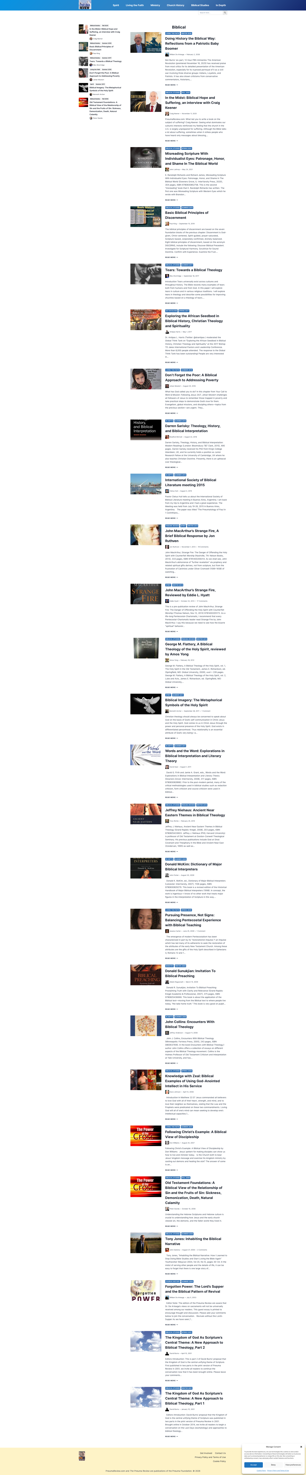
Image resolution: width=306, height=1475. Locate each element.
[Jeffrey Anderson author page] (167, 1033)
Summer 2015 (180, 475)
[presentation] (145, 42)
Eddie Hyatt (174, 601)
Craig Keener (175, 113)
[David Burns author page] (167, 1353)
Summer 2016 (186, 370)
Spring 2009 (186, 910)
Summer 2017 (187, 265)
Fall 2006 (186, 1178)
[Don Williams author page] (167, 1143)
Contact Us (220, 1453)
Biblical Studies (200, 5)
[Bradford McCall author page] (167, 437)
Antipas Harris (175, 332)
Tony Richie (174, 821)
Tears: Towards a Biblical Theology (193, 270)
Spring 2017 (184, 311)
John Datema (175, 1250)
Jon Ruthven (174, 547)
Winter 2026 (186, 33)
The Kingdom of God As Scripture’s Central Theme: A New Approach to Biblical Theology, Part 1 (194, 1398)
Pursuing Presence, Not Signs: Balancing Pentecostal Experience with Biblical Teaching (193, 920)
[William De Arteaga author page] (167, 54)
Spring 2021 (187, 148)
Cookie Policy (261, 1470)
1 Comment (206, 711)
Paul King (173, 224)
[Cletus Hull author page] (167, 491)
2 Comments (202, 1250)
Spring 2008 (187, 1071)
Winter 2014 (193, 526)
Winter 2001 (187, 1388)
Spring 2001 (187, 1332)
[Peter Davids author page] (167, 1209)
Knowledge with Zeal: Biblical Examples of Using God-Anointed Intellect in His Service (192, 1081)
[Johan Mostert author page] (167, 386)
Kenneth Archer (176, 711)
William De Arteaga (177, 54)
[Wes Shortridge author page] (167, 276)
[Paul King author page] (167, 224)
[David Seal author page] (167, 767)
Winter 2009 (180, 966)
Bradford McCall (176, 437)
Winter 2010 (202, 805)
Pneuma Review (172, 526)
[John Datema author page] (167, 1250)
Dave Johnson (175, 1092)
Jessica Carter (175, 931)
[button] (301, 1447)
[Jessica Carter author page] (167, 931)
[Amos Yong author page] (167, 660)
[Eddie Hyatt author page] (167, 601)
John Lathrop (175, 169)
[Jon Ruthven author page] (167, 547)
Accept (253, 1465)
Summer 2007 (187, 1127)
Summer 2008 (180, 1017)
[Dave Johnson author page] (167, 1092)
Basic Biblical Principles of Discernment (101, 48)
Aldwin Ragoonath (176, 982)
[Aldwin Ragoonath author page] (167, 982)
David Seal (174, 767)
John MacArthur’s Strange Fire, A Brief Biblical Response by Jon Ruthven (192, 536)
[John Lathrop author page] (167, 169)
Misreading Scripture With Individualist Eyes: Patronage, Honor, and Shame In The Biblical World (195, 159)
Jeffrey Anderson (176, 1033)
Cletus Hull (174, 491)
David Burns (174, 1353)
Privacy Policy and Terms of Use (278, 1470)
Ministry (155, 5)
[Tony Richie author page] (167, 821)
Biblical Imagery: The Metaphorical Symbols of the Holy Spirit (105, 89)
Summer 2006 (187, 1234)
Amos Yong (174, 660)
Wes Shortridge (175, 276)
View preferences (293, 1465)
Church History (175, 5)
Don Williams (174, 1143)
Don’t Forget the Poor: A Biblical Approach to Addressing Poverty (105, 74)
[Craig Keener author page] (167, 114)
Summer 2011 (178, 695)
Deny (273, 1465)
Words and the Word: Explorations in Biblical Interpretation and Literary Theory (194, 756)
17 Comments (202, 601)
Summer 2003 (187, 1281)
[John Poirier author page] (167, 875)
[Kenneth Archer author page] (167, 711)
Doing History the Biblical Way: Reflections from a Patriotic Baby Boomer (192, 43)
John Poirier (174, 875)
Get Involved (171, 311)
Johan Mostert (175, 386)
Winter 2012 (202, 639)
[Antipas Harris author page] (167, 332)
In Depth (221, 5)
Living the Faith (135, 5)
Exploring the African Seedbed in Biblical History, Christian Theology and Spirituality (194, 321)
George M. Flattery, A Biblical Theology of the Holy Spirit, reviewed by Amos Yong (195, 649)
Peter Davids (175, 1209)
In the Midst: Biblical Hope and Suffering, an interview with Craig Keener (192, 103)
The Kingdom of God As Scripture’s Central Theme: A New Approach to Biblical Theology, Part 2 (194, 1342)
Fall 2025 (186, 92)
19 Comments (203, 547)
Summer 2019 (187, 207)
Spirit (116, 5)
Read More (171, 85)
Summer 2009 (180, 859)
